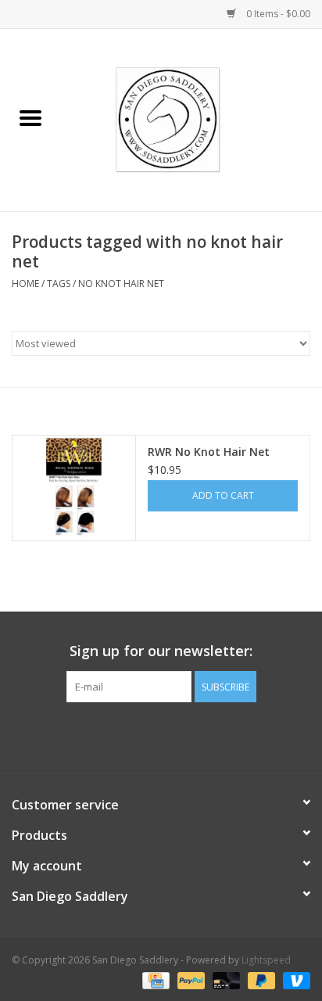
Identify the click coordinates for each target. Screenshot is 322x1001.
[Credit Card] (154, 979)
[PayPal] (189, 979)
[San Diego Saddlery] (192, 118)
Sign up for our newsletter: (161, 651)
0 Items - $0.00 (277, 13)
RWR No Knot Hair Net (209, 451)
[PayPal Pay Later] (259, 979)
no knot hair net (121, 283)
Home (25, 283)
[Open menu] (30, 117)
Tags (58, 283)
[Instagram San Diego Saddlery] (175, 734)
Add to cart (223, 495)
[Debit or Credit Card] (224, 979)
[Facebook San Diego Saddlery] (146, 734)
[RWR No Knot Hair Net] (73, 488)
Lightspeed (266, 960)
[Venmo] (293, 979)
